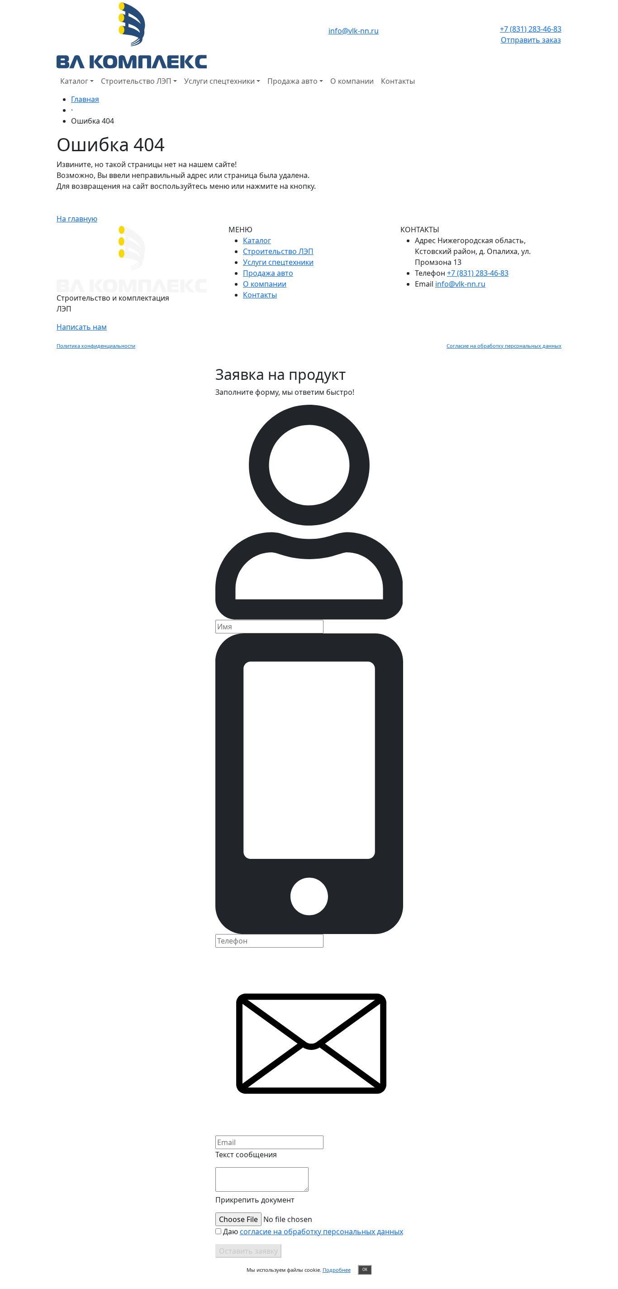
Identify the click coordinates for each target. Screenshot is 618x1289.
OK (364, 1269)
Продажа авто (292, 81)
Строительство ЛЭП (136, 81)
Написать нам (82, 327)
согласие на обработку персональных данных (321, 1231)
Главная (85, 99)
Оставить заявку (248, 1251)
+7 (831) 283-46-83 (530, 29)
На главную (77, 219)
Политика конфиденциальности (96, 345)
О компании (352, 81)
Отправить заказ (531, 40)
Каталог (74, 81)
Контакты (398, 81)
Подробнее (337, 1269)
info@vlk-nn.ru (353, 31)
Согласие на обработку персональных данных (504, 345)
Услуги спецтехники (219, 81)
